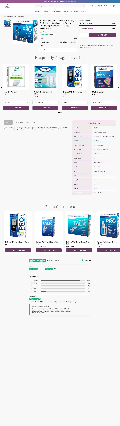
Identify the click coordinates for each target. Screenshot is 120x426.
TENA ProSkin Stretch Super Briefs (43, 93)
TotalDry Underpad (11, 92)
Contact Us (68, 11)
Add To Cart (102, 35)
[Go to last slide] (1, 87)
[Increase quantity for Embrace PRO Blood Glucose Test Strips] (85, 35)
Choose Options (18, 250)
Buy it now (97, 41)
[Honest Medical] (7, 6)
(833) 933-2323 (103, 6)
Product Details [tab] (18, 122)
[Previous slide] (5, 1)
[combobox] (58, 6)
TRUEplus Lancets (98, 92)
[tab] (59, 112)
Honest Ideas (56, 11)
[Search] (82, 6)
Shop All (37, 11)
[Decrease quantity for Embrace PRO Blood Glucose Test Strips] (81, 35)
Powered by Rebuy (60, 114)
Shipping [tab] (34, 122)
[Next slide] (115, 1)
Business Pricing (79, 11)
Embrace (44, 31)
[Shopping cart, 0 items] (114, 6)
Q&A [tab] (27, 122)
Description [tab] (8, 122)
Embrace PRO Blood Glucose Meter (72, 93)
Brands (46, 11)
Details (90, 47)
